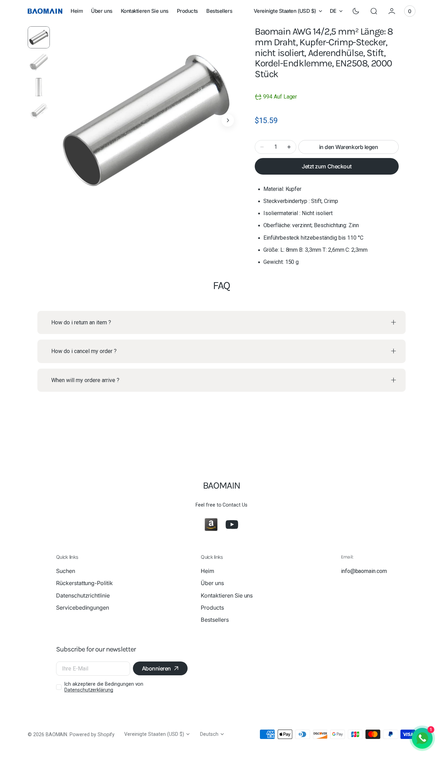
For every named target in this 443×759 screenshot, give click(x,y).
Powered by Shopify (92, 734)
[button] (373, 11)
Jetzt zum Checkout (326, 166)
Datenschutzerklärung (88, 690)
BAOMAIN (56, 734)
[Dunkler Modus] (355, 11)
